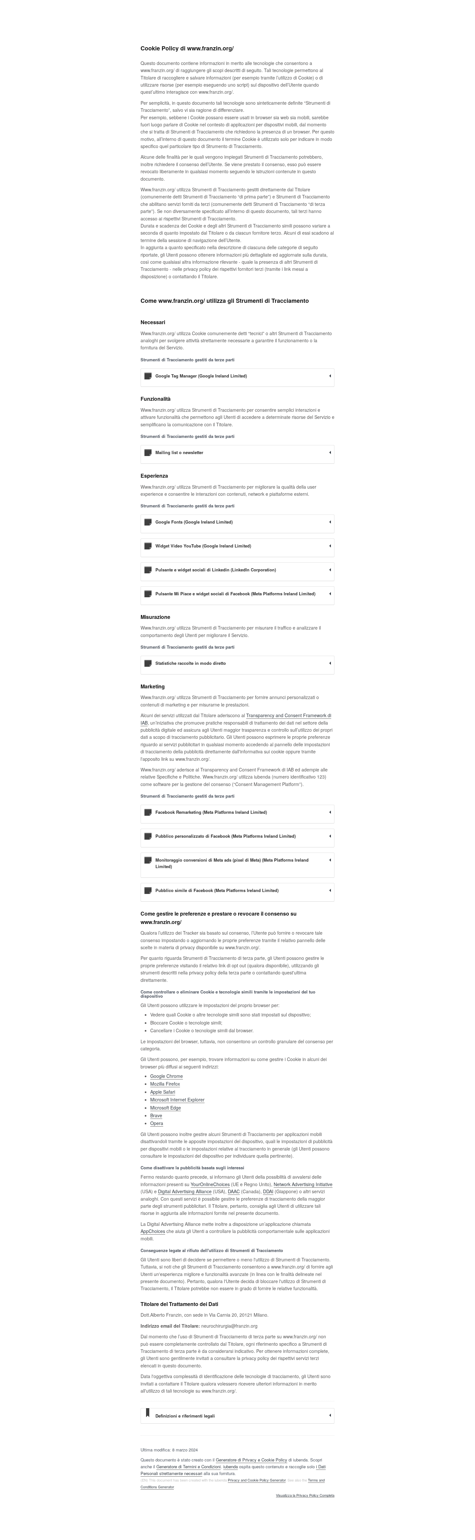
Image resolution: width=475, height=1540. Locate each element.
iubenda (230, 1466)
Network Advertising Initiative (303, 1184)
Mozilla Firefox (165, 1083)
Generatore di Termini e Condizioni (188, 1466)
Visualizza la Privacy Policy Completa (305, 1495)
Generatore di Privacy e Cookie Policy (251, 1460)
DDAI (268, 1191)
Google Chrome (166, 1076)
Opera (156, 1123)
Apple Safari (162, 1092)
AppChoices (153, 1231)
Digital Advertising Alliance (185, 1191)
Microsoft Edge (165, 1107)
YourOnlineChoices (210, 1184)
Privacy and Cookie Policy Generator (257, 1479)
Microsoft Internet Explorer (177, 1099)
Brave (156, 1115)
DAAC (234, 1191)
